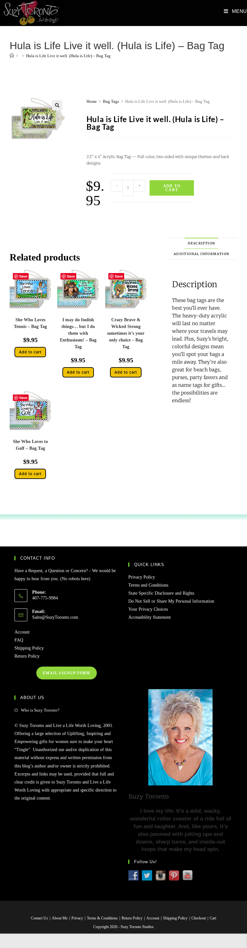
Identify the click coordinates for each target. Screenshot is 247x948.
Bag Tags (111, 101)
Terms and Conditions (148, 585)
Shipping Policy (29, 648)
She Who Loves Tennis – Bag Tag (30, 323)
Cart (213, 918)
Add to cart (171, 188)
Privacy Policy (141, 577)
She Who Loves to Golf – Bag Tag (30, 445)
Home (92, 101)
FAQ (18, 640)
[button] (57, 105)
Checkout (198, 918)
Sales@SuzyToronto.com (55, 617)
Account (22, 632)
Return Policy (27, 656)
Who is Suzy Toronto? (40, 710)
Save (23, 276)
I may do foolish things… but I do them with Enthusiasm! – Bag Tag (78, 333)
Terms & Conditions (102, 918)
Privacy (77, 918)
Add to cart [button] (30, 352)
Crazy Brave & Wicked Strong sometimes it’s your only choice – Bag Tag (125, 333)
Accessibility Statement (149, 617)
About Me (60, 918)
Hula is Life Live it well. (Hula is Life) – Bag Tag (68, 55)
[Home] (12, 55)
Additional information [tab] (202, 254)
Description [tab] (201, 243)
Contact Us (39, 918)
